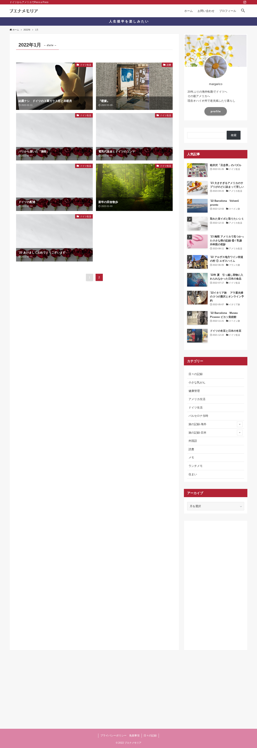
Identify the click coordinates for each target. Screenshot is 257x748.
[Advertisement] (215, 584)
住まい (193, 474)
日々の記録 (196, 374)
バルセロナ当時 (198, 415)
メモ (191, 457)
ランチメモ (196, 465)
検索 (234, 135)
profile (216, 111)
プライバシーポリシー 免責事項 (120, 735)
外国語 (193, 440)
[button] (243, 10)
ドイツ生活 (196, 407)
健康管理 (194, 390)
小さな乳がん (197, 382)
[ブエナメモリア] (24, 11)
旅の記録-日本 (197, 432)
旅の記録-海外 (197, 424)
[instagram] (244, 2)
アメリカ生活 (197, 399)
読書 (191, 449)
